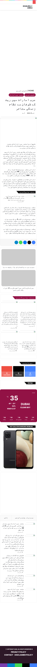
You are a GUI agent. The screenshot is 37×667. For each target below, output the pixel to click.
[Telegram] (16, 242)
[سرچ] (35, 8)
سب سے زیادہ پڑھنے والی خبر (24, 518)
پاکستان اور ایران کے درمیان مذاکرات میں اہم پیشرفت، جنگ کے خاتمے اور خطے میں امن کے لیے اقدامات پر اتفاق (13, 580)
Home (31, 91)
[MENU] (2, 8)
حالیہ (6, 518)
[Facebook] (33, 242)
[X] (29, 242)
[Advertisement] (18, 30)
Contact (8, 655)
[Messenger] (25, 242)
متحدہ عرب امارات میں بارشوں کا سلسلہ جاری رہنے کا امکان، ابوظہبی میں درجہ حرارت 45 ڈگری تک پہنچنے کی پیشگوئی (27, 345)
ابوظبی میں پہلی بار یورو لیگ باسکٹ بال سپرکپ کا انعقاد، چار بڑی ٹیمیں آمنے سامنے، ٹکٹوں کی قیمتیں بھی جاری (10, 345)
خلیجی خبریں (21, 91)
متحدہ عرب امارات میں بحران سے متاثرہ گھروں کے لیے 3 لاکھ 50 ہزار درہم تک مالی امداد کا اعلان (13, 198)
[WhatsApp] (20, 242)
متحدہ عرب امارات (16, 95)
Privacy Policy (18, 652)
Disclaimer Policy (24, 655)
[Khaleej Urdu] (25, 7)
